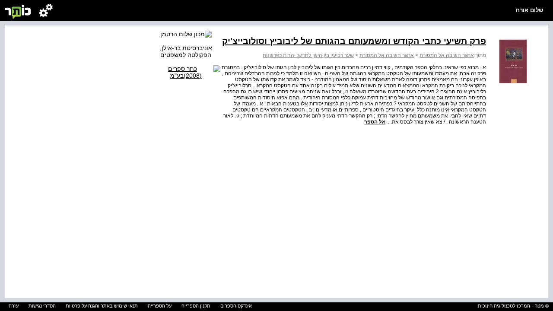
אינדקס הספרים (236, 305)
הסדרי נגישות (42, 305)
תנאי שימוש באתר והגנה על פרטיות (102, 305)
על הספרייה (160, 305)
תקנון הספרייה (195, 305)
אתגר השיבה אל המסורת (447, 55)
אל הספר (374, 122)
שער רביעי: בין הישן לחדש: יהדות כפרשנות (308, 55)
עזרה (14, 305)
